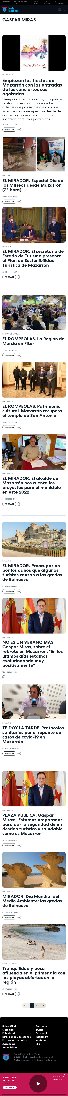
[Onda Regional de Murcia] (10, 9)
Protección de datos (14, 1040)
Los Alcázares (9, 963)
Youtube (41, 1040)
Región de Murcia (11, 334)
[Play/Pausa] (38, 1084)
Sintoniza (8, 1029)
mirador (6, 246)
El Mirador (7, 74)
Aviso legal (8, 1043)
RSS (38, 1043)
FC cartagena (59, 2)
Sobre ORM (9, 1026)
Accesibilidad (10, 1047)
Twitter (40, 1029)
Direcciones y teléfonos (16, 1036)
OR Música (57, 1080)
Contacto (41, 1026)
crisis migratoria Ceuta (20, 2)
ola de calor (35, 2)
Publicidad (8, 1033)
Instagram (42, 1036)
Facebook (41, 1033)
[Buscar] (64, 9)
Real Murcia (47, 2)
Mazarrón (7, 175)
